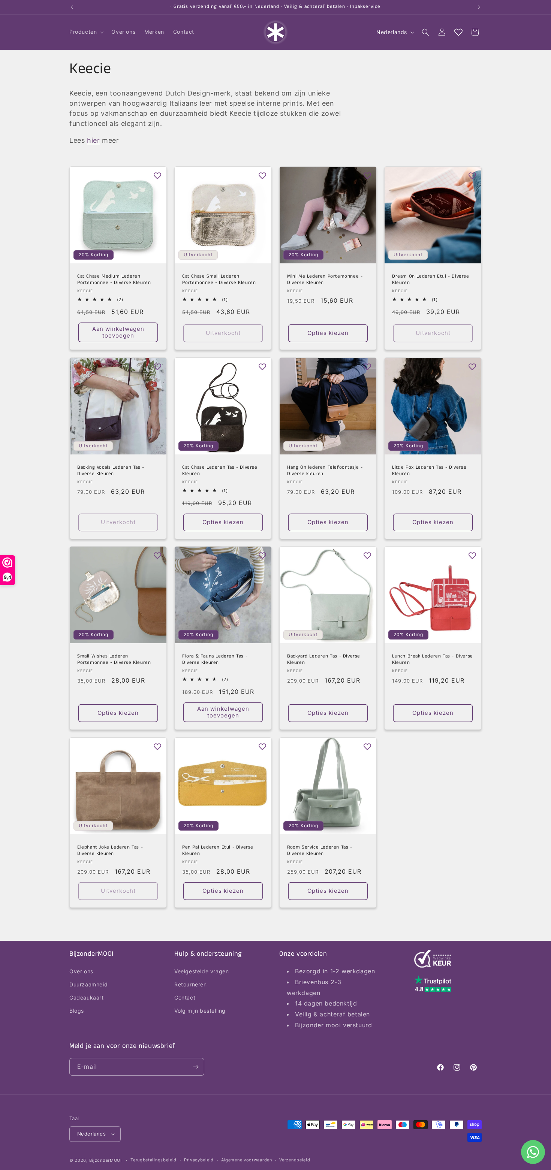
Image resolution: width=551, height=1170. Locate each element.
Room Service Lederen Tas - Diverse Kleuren (319, 850)
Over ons (81, 971)
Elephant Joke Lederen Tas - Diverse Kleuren (110, 850)
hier (93, 140)
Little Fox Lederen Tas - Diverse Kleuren (429, 471)
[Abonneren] (195, 1067)
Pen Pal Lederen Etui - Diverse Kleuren (217, 850)
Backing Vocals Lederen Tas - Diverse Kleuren (110, 471)
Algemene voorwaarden (246, 1160)
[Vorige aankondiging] (72, 7)
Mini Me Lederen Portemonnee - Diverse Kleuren (324, 279)
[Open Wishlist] (458, 32)
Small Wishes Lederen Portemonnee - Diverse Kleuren (114, 659)
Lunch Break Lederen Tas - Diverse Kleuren (432, 659)
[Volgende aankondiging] (479, 7)
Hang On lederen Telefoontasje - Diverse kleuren (325, 471)
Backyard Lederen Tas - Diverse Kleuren (323, 659)
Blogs (76, 1011)
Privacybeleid (199, 1160)
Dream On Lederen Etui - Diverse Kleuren (430, 279)
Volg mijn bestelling (200, 1011)
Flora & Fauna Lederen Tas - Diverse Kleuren (214, 659)
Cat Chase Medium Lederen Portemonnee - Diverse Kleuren (114, 279)
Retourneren (190, 984)
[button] (86, 32)
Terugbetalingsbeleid (153, 1160)
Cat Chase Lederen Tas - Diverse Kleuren (220, 471)
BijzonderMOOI (105, 1160)
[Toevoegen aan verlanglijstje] (157, 175)
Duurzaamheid (88, 984)
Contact (184, 997)
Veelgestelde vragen (201, 971)
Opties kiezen (328, 332)
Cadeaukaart (86, 997)
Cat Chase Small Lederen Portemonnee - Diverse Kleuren (219, 279)
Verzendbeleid (294, 1160)
